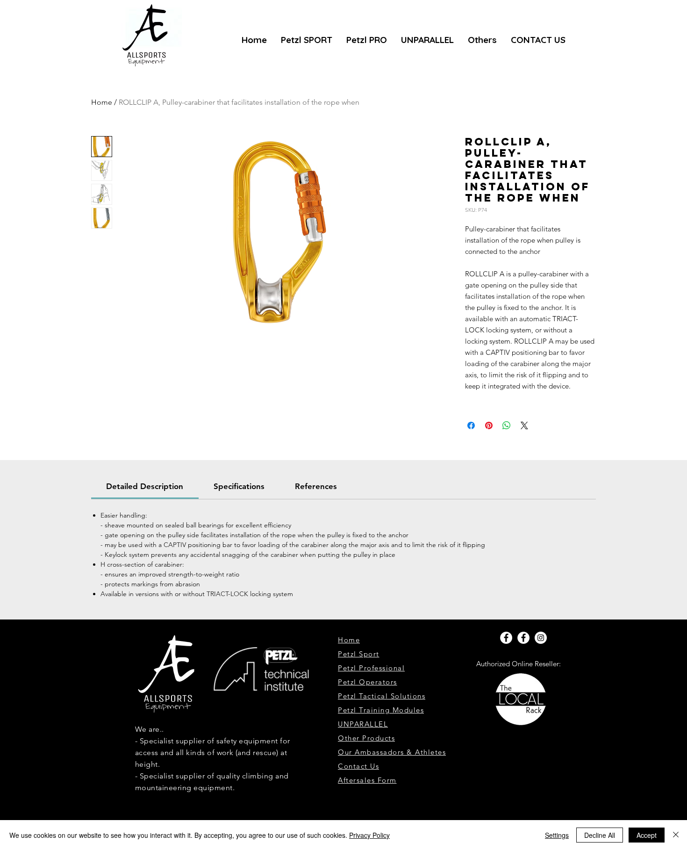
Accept (647, 835)
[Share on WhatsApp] (506, 425)
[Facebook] (506, 638)
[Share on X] (524, 425)
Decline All (599, 835)
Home (101, 102)
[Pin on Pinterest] (488, 425)
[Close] (675, 835)
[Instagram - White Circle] (541, 638)
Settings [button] (557, 835)
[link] (144, 486)
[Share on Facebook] (471, 425)
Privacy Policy (369, 835)
